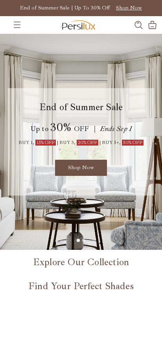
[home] (69, 25)
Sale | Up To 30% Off (84, 7)
